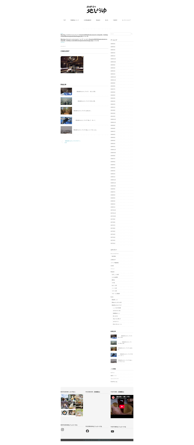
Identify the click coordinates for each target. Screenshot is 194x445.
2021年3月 (113, 113)
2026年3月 (113, 49)
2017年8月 (113, 222)
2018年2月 (113, 204)
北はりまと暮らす (117, 318)
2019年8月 (113, 155)
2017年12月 (113, 210)
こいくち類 (114, 288)
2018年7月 (113, 192)
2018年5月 (113, 198)
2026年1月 (113, 55)
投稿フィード (114, 375)
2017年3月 (113, 237)
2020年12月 (113, 119)
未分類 (112, 265)
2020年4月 (113, 140)
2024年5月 (113, 95)
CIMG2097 (63, 42)
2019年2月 (113, 173)
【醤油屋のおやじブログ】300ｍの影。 (84, 101)
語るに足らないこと (117, 324)
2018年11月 (113, 182)
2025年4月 (113, 68)
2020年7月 (113, 131)
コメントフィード (115, 378)
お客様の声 (113, 259)
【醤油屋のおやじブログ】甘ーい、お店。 (73, 141)
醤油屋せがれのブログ (117, 305)
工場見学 (115, 20)
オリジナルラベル (115, 253)
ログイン (113, 372)
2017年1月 (113, 243)
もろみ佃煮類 (115, 277)
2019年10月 (113, 152)
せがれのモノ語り (117, 310)
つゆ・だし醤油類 (116, 293)
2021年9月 (113, 110)
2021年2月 (113, 116)
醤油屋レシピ (115, 299)
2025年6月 (113, 64)
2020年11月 (113, 122)
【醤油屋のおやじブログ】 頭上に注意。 (84, 91)
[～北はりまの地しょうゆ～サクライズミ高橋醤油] (97, 6)
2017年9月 (113, 219)
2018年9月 (113, 188)
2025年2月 (113, 74)
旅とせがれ (115, 316)
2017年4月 (113, 234)
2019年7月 (113, 158)
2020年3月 (113, 143)
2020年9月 (113, 125)
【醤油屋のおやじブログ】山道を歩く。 (82, 110)
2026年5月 (113, 46)
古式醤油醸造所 (87, 20)
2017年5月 (113, 231)
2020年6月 (113, 134)
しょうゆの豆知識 (117, 307)
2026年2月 (113, 52)
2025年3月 (113, 71)
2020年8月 (113, 128)
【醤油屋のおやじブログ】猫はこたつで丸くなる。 (85, 130)
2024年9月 (113, 83)
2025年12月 (113, 58)
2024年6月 (113, 92)
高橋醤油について (74, 20)
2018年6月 (113, 195)
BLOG (106, 20)
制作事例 (114, 256)
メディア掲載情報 (115, 262)
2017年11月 (113, 213)
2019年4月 (113, 167)
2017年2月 (113, 240)
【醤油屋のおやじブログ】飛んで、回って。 (84, 120)
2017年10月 (113, 216)
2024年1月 (113, 107)
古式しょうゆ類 (115, 274)
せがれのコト (116, 321)
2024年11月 (113, 80)
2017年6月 (113, 228)
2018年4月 (113, 201)
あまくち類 (114, 285)
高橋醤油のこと (116, 313)
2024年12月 (113, 77)
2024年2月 (113, 104)
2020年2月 (113, 146)
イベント (113, 268)
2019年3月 (113, 170)
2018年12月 (113, 179)
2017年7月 (113, 225)
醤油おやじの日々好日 (117, 302)
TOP (64, 20)
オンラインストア (126, 20)
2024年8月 (113, 86)
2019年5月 (113, 164)
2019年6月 (113, 161)
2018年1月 (113, 207)
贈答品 (113, 280)
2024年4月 (113, 98)
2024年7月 (113, 89)
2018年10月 (113, 185)
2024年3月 (113, 101)
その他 (113, 282)
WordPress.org (114, 381)
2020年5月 (113, 137)
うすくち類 (114, 290)
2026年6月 (113, 43)
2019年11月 (113, 149)
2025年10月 (113, 61)
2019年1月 (113, 176)
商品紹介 (98, 20)
